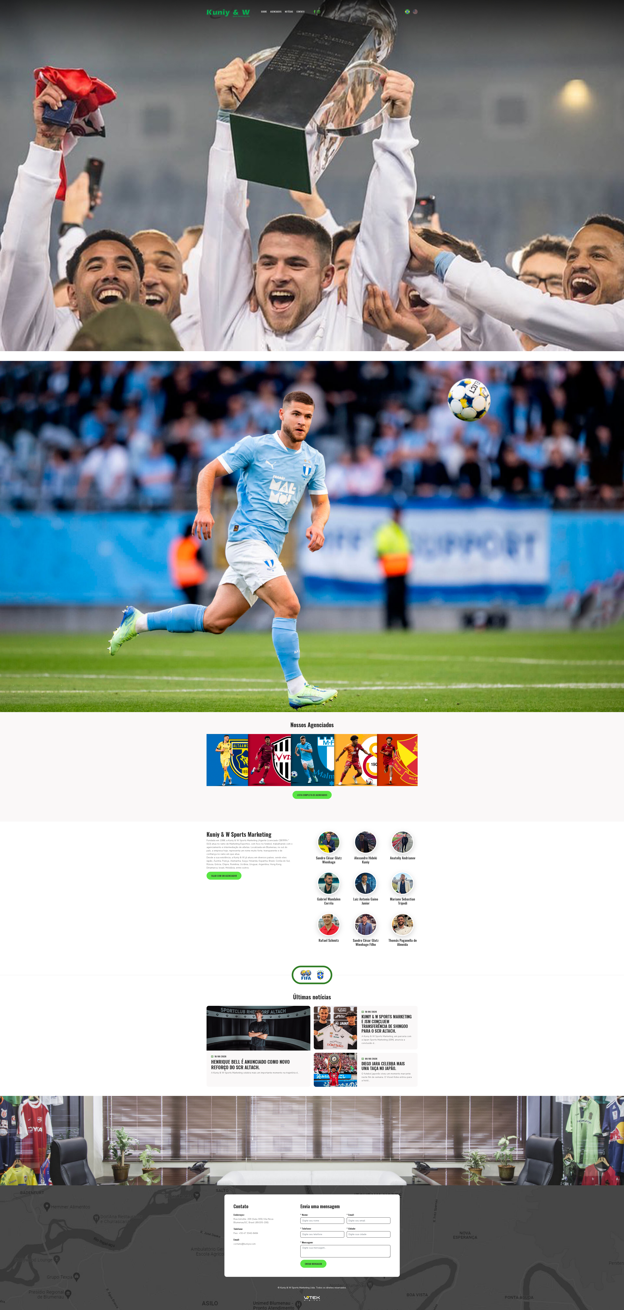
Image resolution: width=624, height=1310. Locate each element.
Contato (300, 11)
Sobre (264, 11)
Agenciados (275, 11)
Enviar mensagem (313, 1263)
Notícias (289, 11)
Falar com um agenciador (224, 875)
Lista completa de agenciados (312, 795)
